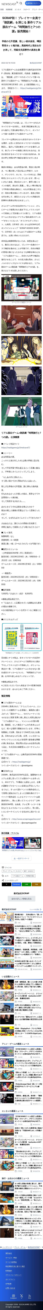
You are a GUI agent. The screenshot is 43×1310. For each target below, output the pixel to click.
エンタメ (18, 9)
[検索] (21, 3)
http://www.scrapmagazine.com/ (26, 819)
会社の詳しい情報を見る (21, 899)
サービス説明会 (11, 1262)
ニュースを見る (34, 909)
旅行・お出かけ (29, 871)
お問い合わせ (10, 1288)
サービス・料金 (11, 1258)
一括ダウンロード (23, 858)
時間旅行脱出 (30, 876)
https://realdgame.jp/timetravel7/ (15, 447)
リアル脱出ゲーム (17, 876)
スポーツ (26, 9)
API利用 (8, 1284)
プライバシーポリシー (14, 1275)
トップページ (7, 1247)
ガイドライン (10, 1279)
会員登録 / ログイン (33, 3)
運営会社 (9, 1253)
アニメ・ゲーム (7, 871)
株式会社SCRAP (36, 63)
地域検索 (9, 9)
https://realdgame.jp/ (21, 762)
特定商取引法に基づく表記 (15, 1266)
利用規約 (9, 1271)
